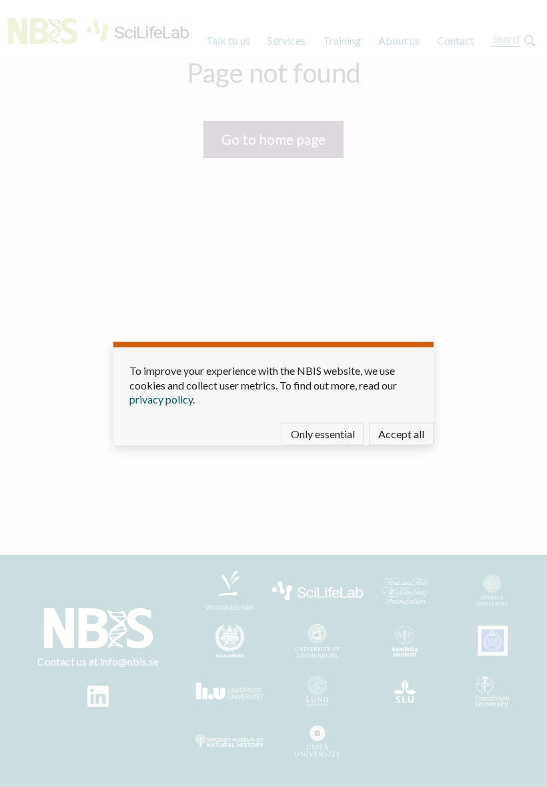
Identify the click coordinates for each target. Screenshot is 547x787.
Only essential (323, 433)
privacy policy (161, 399)
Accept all (401, 433)
